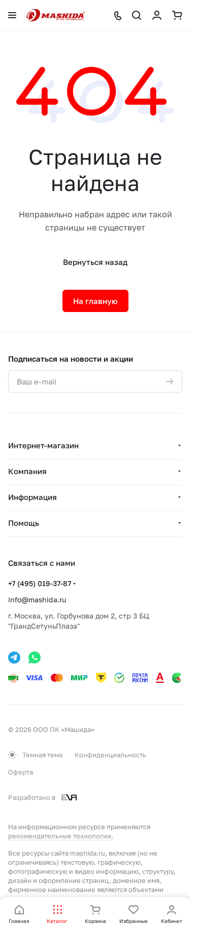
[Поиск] (136, 15)
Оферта (20, 772)
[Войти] (157, 15)
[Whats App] (34, 657)
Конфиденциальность (110, 755)
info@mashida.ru (37, 599)
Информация (32, 496)
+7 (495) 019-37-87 (39, 583)
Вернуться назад (95, 261)
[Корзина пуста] (177, 15)
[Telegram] (14, 657)
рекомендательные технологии (59, 836)
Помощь (23, 522)
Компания (27, 471)
